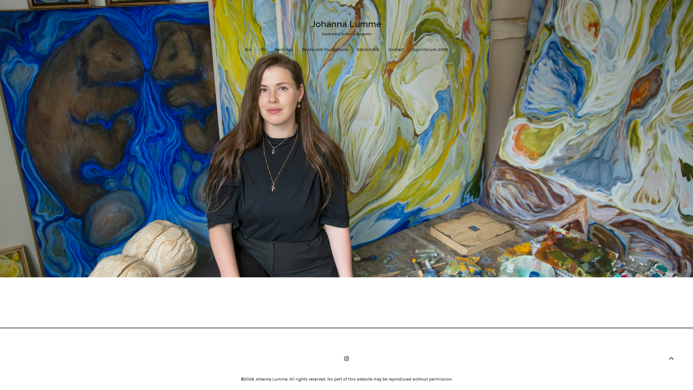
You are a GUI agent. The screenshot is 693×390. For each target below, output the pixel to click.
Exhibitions (368, 49)
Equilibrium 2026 (430, 49)
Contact (396, 49)
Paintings (283, 49)
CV (263, 49)
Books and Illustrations (325, 49)
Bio (248, 49)
